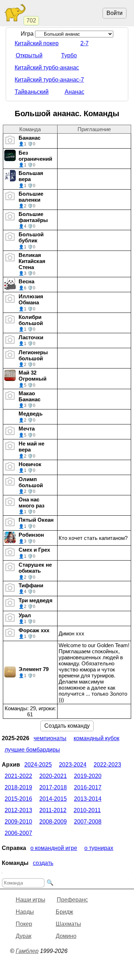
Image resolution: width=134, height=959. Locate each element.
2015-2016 (18, 799)
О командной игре (53, 848)
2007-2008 (87, 822)
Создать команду (67, 726)
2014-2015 (53, 799)
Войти (114, 13)
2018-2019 (18, 787)
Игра (28, 34)
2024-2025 (38, 765)
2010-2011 (87, 810)
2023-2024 (72, 765)
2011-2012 (52, 810)
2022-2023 (107, 765)
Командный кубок (96, 738)
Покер (24, 924)
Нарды (25, 912)
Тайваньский (32, 92)
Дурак (23, 936)
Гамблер (27, 951)
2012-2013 (18, 810)
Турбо (69, 55)
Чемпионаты (50, 738)
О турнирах (98, 848)
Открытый (29, 55)
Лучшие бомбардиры (32, 750)
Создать (43, 863)
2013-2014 (87, 799)
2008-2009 (53, 822)
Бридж (64, 912)
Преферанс (72, 900)
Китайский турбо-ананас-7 (49, 80)
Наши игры (30, 900)
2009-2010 (18, 822)
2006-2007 (18, 833)
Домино (66, 936)
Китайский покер (37, 43)
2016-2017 (87, 787)
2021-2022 (18, 776)
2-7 (84, 43)
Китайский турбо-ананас (47, 68)
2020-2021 (53, 776)
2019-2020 (87, 776)
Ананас (74, 92)
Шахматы (68, 924)
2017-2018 (53, 787)
